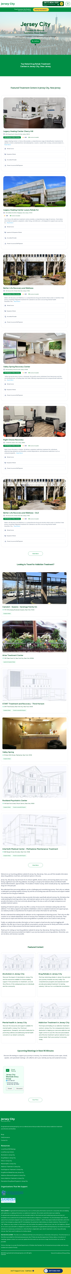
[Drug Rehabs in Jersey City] (54, 962)
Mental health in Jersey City (14, 1022)
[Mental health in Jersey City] (18, 1011)
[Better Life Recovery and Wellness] (34, 269)
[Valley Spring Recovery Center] (34, 348)
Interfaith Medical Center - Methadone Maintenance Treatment (30, 849)
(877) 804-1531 (51, 2)
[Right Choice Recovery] (34, 421)
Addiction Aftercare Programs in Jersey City (13, 1175)
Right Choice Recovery (13, 440)
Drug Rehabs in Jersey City (50, 974)
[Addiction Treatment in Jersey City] (54, 1011)
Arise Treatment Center (12, 655)
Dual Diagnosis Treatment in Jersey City (12, 1169)
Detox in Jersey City (6, 1160)
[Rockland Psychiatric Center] (34, 782)
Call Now (36, 41)
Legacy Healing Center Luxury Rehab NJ (21, 210)
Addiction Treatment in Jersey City (54, 1022)
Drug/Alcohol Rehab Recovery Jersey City (12, 1172)
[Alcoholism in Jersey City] (18, 962)
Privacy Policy (66, 1253)
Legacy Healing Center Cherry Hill (18, 131)
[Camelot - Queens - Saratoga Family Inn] (34, 588)
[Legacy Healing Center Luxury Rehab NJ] (34, 191)
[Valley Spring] (34, 733)
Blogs (2, 1134)
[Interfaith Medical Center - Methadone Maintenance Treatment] (34, 830)
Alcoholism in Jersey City (13, 974)
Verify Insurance (5, 1137)
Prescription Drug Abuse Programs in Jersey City (14, 1181)
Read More (7, 144)
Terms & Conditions (56, 1253)
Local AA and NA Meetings (8, 1149)
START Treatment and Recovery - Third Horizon (23, 704)
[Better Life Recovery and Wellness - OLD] (34, 494)
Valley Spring (8, 752)
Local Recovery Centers (7, 1152)
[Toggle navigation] (68, 3)
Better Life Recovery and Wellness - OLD (21, 513)
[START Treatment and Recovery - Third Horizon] (34, 685)
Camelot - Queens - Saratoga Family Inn (19, 607)
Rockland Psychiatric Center (14, 800)
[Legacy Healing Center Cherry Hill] (34, 112)
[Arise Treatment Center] (34, 636)
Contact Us (4, 1140)
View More (35, 553)
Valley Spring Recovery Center (16, 366)
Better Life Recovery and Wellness (18, 288)
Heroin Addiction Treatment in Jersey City (12, 1178)
